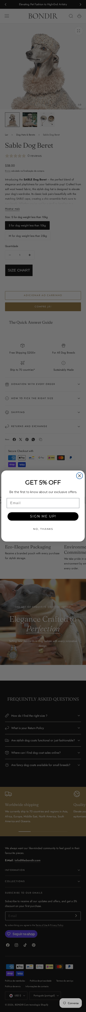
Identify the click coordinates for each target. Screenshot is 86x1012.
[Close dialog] (79, 476)
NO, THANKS (43, 528)
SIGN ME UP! (43, 516)
